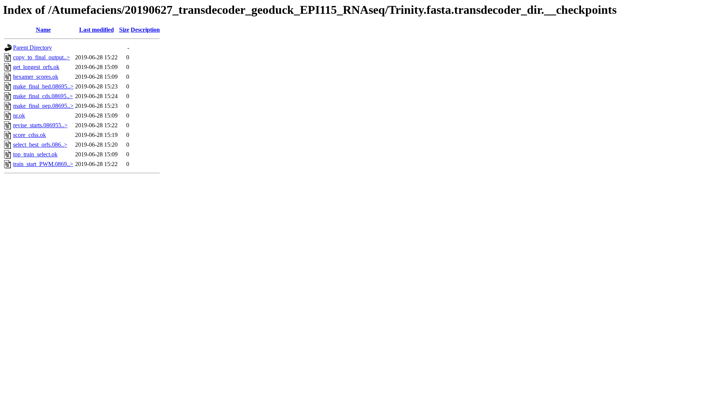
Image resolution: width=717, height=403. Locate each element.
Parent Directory (32, 47)
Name (43, 29)
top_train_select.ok (35, 154)
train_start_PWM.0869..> (43, 164)
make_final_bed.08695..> (43, 86)
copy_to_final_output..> (41, 57)
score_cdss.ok (29, 135)
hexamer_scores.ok (35, 77)
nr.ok (19, 115)
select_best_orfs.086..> (40, 144)
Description (145, 29)
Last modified (96, 29)
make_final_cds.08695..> (43, 96)
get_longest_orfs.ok (36, 67)
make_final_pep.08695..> (43, 106)
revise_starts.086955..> (40, 125)
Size (124, 29)
